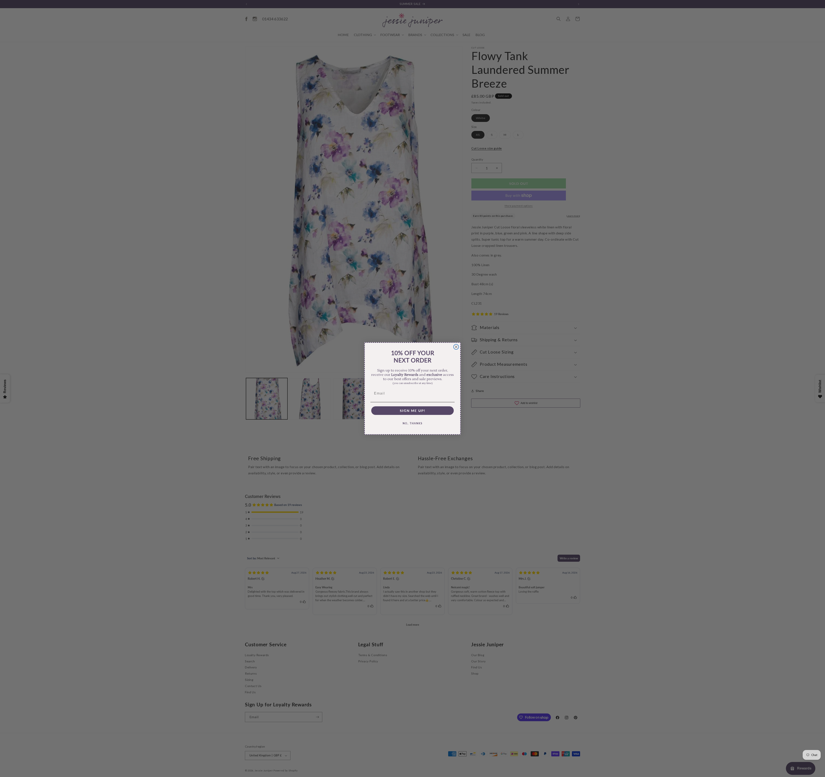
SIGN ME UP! (412, 410)
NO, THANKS (413, 423)
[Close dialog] (456, 346)
